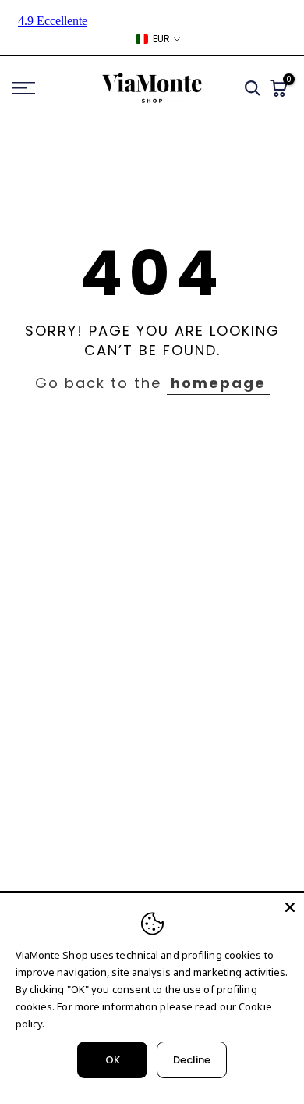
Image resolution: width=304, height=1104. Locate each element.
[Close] (290, 907)
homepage (218, 383)
